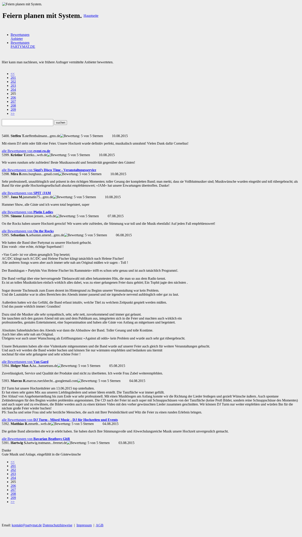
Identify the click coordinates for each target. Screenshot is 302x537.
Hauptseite (91, 15)
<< (13, 74)
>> (13, 113)
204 (13, 89)
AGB (99, 525)
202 (13, 81)
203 (13, 85)
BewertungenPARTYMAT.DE (23, 44)
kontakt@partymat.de (27, 525)
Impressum (84, 525)
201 (13, 77)
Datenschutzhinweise (57, 525)
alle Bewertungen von (26, 151)
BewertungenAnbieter (20, 37)
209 (13, 109)
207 (13, 101)
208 (13, 105)
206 (13, 97)
